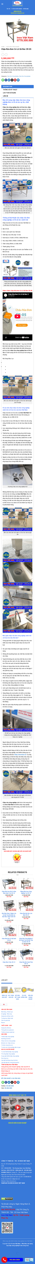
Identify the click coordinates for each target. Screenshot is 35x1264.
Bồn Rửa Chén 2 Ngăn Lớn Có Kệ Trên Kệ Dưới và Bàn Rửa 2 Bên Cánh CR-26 (9, 916)
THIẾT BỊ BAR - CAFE (6, 1025)
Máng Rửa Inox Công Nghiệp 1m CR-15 (26, 892)
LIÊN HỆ (5, 96)
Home (2, 46)
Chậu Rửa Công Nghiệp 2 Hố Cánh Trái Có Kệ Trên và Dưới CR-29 (26, 940)
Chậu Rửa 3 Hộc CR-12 (9, 962)
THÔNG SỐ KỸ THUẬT (10, 90)
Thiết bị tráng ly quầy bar (7, 1032)
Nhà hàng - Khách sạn (7, 1012)
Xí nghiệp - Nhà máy (6, 1014)
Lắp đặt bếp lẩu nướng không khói (10, 1062)
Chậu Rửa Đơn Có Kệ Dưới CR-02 (9, 939)
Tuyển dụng (25, 8)
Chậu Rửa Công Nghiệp (12, 46)
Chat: (27, 1260)
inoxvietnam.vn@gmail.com (17, 13)
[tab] (17, 86)
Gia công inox (4, 1058)
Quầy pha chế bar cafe (7, 1016)
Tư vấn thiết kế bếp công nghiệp (9, 1051)
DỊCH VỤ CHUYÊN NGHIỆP (7, 1049)
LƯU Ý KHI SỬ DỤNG (9, 93)
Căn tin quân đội (5, 1020)
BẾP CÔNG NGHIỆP (6, 1078)
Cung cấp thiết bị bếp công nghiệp (10, 1056)
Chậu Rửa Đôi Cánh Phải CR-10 (26, 963)
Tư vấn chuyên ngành (16, 8)
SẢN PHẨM (4, 1034)
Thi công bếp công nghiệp (8, 1054)
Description (7, 86)
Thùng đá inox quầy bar (7, 1030)
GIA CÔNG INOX (16, 1078)
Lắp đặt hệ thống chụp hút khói (9, 1060)
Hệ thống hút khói (6, 1038)
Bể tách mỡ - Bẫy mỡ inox (8, 1043)
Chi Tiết (9, 896)
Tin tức (8, 8)
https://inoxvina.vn (11, 1181)
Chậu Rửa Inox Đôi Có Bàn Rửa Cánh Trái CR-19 (9, 892)
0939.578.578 (17, 11)
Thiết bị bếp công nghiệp (7, 1036)
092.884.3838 (10, 1086)
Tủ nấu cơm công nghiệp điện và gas (11, 1047)
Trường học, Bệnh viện (7, 1018)
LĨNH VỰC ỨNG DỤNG (6, 1009)
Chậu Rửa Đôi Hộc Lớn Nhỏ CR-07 (26, 914)
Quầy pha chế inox (6, 1028)
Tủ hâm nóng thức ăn (7, 1045)
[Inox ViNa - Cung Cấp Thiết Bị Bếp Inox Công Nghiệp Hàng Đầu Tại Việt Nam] (17, 3)
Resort (3, 1022)
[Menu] (2, 4)
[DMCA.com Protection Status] (7, 1199)
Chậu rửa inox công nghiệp (8, 1041)
